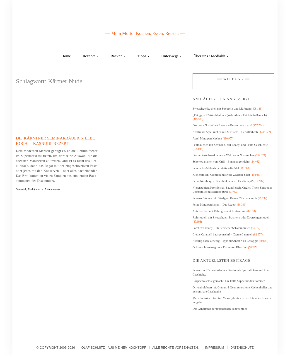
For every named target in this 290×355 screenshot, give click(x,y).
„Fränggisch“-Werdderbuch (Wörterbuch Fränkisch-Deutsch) (230, 115)
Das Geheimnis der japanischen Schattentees (220, 308)
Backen (117, 56)
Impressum (214, 347)
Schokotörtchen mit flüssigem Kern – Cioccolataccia (225, 198)
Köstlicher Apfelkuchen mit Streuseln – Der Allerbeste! (226, 132)
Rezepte (90, 56)
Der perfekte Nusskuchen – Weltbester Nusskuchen (224, 155)
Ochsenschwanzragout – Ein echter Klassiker (220, 247)
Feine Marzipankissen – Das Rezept (214, 204)
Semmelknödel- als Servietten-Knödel (216, 168)
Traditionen (34, 189)
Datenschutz (242, 347)
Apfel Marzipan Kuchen (207, 138)
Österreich (21, 189)
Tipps (142, 56)
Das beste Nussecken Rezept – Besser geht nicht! (222, 125)
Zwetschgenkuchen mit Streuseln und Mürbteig (222, 108)
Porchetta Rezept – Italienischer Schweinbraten (221, 228)
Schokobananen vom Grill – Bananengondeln (221, 161)
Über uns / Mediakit (209, 56)
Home (66, 56)
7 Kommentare (52, 189)
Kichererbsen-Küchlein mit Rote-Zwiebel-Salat (221, 174)
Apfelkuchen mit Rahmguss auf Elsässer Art (219, 211)
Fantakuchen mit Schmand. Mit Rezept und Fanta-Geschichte (230, 144)
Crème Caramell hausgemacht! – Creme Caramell (223, 234)
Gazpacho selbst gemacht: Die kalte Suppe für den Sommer (229, 281)
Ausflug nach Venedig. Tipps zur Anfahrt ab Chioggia (225, 240)
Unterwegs (170, 56)
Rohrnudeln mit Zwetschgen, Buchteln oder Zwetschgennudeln (231, 217)
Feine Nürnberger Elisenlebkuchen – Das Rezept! (223, 181)
